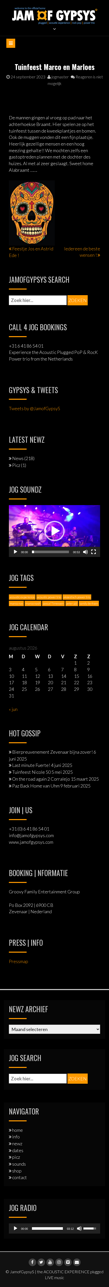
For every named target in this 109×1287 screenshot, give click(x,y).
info (16, 1136)
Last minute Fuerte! (31, 765)
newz (17, 1143)
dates (17, 1150)
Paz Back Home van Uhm (36, 786)
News (18, 458)
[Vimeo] (68, 1262)
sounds (19, 1164)
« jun (13, 709)
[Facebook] (32, 1262)
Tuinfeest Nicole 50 (31, 772)
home (17, 1130)
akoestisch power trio (76, 597)
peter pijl (71, 603)
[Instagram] (59, 1262)
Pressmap (18, 961)
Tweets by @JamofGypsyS (34, 408)
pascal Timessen (53, 603)
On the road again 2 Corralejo (41, 779)
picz (16, 1157)
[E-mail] (77, 1262)
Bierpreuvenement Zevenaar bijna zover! (52, 752)
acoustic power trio (49, 597)
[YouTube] (50, 1262)
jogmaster (60, 76)
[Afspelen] (15, 551)
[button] (54, 531)
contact (19, 1177)
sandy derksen (89, 603)
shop (17, 1171)
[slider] (50, 552)
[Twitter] (41, 1262)
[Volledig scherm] (93, 551)
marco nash (33, 603)
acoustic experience (22, 597)
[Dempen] (85, 551)
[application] (54, 531)
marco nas (16, 603)
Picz (16, 465)
